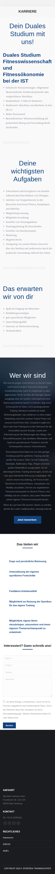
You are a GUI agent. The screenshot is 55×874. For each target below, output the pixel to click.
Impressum (8, 837)
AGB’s (6, 851)
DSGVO (6, 844)
